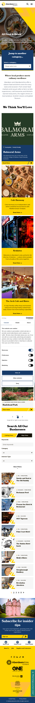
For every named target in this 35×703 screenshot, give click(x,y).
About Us (6, 648)
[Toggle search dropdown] (27, 4)
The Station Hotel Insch (23, 545)
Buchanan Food (22, 492)
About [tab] (29, 322)
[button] (31, 4)
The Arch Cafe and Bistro (17, 301)
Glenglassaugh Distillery (22, 571)
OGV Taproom (22, 519)
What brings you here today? (33, 684)
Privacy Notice (22, 698)
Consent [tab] (6, 322)
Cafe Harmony (17, 200)
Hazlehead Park (10, 405)
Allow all (17, 372)
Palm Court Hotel (23, 532)
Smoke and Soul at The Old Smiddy (23, 479)
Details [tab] (18, 322)
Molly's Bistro (21, 558)
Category (5, 448)
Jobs (13, 648)
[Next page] (23, 592)
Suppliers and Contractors (23, 648)
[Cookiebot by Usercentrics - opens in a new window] (26, 318)
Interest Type (6, 456)
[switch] (30, 355)
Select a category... (10, 62)
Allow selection (17, 378)
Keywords (5, 439)
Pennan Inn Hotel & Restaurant (24, 505)
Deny (17, 383)
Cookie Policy (12, 698)
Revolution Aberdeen (20, 584)
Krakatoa (17, 251)
